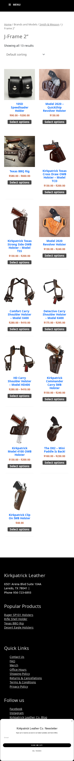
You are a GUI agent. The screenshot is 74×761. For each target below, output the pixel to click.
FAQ (12, 661)
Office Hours (18, 670)
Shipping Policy (20, 674)
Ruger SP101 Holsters (18, 615)
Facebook (16, 709)
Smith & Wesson (49, 24)
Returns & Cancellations (26, 678)
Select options (19, 122)
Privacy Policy (19, 686)
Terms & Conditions (23, 682)
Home (8, 24)
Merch (14, 665)
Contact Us (17, 657)
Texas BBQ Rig (14, 623)
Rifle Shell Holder (15, 619)
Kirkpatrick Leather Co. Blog (28, 717)
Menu (17, 4)
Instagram (17, 713)
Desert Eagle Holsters (19, 627)
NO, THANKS (37, 750)
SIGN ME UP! (37, 745)
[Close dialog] (72, 721)
